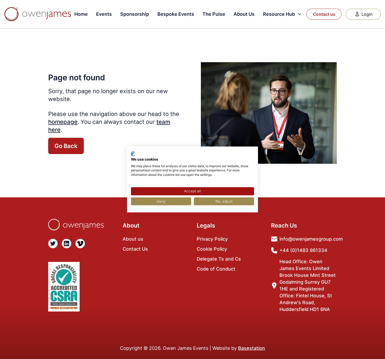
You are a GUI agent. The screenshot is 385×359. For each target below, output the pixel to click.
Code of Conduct (216, 269)
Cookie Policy (212, 249)
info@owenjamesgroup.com (311, 239)
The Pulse (213, 14)
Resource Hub (279, 14)
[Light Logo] (37, 14)
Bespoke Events (175, 14)
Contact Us (135, 249)
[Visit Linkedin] (66, 243)
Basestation (251, 348)
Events (104, 14)
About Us (244, 14)
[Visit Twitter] (53, 243)
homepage (63, 121)
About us (133, 239)
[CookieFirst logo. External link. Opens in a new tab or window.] (133, 153)
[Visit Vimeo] (80, 243)
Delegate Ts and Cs (219, 259)
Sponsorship (134, 14)
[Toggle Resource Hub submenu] (299, 14)
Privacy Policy (212, 239)
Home (81, 14)
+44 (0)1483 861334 (303, 250)
